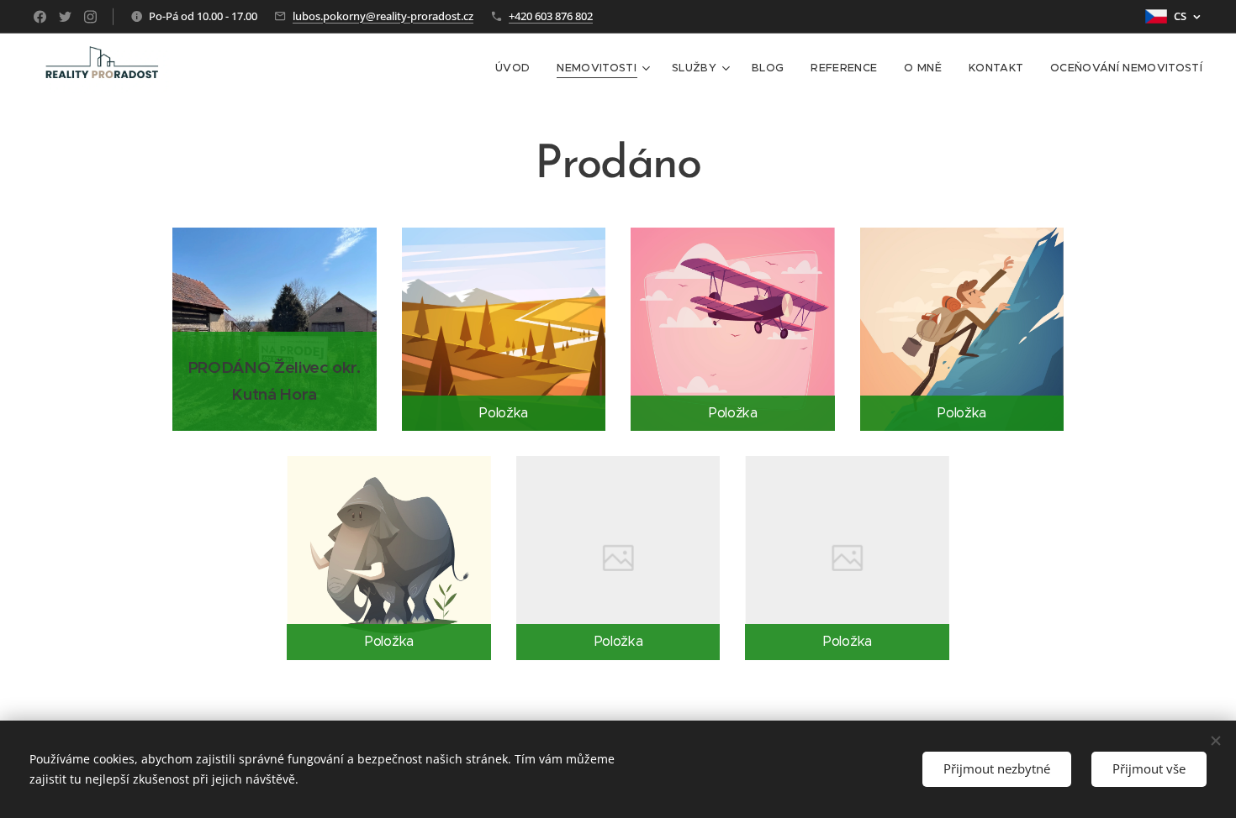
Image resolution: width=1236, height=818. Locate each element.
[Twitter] (65, 17)
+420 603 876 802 (551, 16)
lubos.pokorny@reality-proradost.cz (383, 16)
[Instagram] (90, 17)
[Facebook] (39, 17)
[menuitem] (517, 68)
